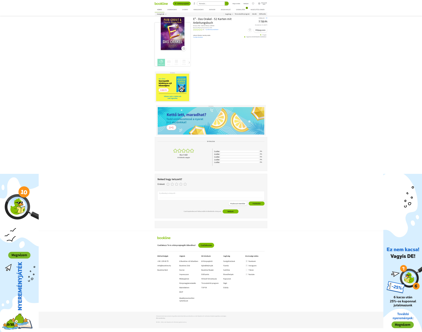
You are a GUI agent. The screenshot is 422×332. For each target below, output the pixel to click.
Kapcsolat (227, 279)
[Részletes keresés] (194, 3)
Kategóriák (160, 14)
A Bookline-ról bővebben (188, 261)
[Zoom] (183, 48)
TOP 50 (204, 287)
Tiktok (251, 270)
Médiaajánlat (184, 279)
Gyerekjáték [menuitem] (241, 9)
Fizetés (226, 265)
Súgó (225, 283)
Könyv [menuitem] (159, 10)
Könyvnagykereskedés (187, 283)
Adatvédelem (184, 287)
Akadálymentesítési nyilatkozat (186, 299)
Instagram (252, 265)
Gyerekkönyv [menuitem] (172, 10)
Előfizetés (262, 14)
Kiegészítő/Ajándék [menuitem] (258, 10)
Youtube (251, 274)
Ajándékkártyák (207, 265)
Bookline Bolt (162, 270)
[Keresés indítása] (227, 3)
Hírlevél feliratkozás (209, 279)
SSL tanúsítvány (160, 318)
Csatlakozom (206, 245)
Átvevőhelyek (228, 274)
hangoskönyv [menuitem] (199, 10)
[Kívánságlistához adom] (250, 30)
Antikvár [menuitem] (212, 10)
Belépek (246, 3)
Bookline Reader (207, 270)
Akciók (254, 14)
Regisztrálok (236, 3)
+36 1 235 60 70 (162, 261)
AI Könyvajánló (183, 3)
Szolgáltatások (229, 261)
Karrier (182, 270)
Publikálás (257, 203)
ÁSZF (181, 292)
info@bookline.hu (164, 265)
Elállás (225, 287)
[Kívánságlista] (253, 3)
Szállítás (226, 270)
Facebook (252, 261)
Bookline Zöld (184, 265)
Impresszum (184, 274)
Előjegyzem (260, 30)
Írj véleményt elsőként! (212, 29)
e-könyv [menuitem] (185, 10)
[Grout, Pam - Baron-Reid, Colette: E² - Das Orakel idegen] (172, 33)
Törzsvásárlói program (242, 14)
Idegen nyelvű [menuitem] (226, 10)
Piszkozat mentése (237, 203)
